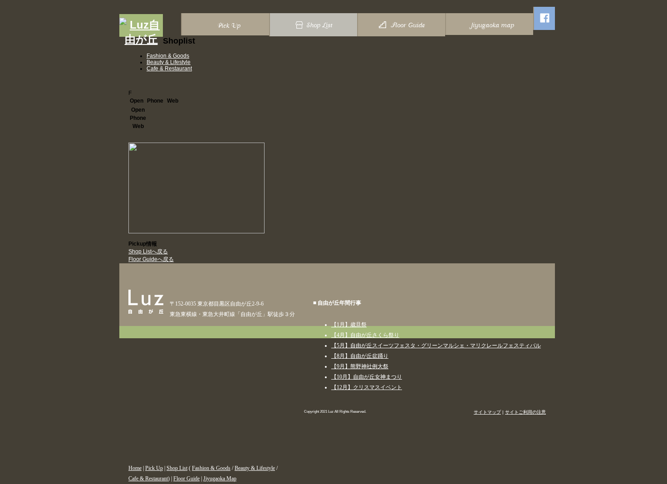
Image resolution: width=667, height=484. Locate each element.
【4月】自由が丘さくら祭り (365, 335)
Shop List (177, 468)
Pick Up (154, 468)
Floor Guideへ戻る (151, 259)
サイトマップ (487, 412)
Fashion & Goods (168, 56)
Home (135, 468)
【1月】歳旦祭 (349, 324)
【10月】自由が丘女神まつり (366, 377)
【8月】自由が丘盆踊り (359, 356)
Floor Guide (186, 478)
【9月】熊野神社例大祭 (359, 366)
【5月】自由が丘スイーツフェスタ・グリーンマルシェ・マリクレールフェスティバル (436, 345)
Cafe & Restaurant (169, 68)
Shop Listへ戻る (148, 251)
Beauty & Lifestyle (169, 62)
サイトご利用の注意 (525, 412)
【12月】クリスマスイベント (366, 387)
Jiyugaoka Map (219, 478)
